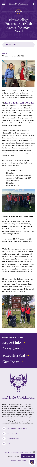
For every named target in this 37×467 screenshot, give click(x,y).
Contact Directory (13, 438)
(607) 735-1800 (12, 433)
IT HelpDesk (11, 444)
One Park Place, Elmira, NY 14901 (18, 428)
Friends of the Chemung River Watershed (19, 103)
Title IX (7, 452)
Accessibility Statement (17, 452)
